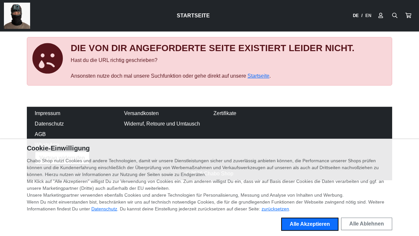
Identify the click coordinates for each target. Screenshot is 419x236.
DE (356, 15)
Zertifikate (224, 113)
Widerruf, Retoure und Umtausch (162, 124)
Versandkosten (141, 113)
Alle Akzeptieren (310, 224)
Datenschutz (49, 124)
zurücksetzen (275, 208)
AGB (40, 134)
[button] (408, 16)
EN (368, 15)
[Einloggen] (380, 16)
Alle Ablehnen (366, 223)
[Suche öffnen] (394, 16)
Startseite (193, 15)
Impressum (47, 113)
